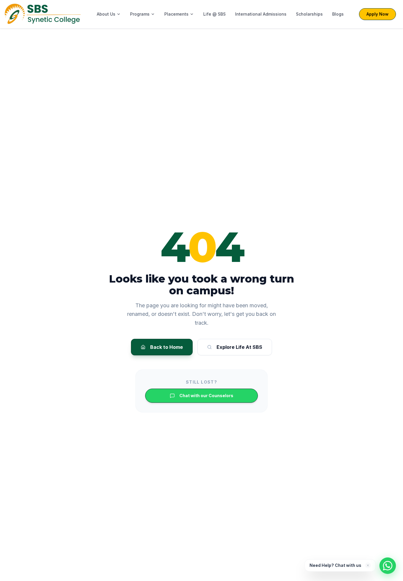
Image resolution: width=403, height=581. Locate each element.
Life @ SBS (214, 13)
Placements (176, 13)
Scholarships (309, 13)
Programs (140, 13)
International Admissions (260, 13)
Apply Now (377, 13)
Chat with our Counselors (206, 395)
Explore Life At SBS (239, 347)
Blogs (338, 13)
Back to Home (166, 347)
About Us (106, 13)
